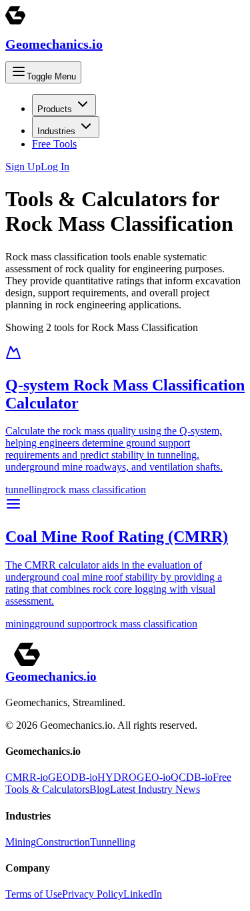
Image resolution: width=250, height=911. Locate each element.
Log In (55, 166)
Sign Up (23, 166)
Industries (56, 131)
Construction (63, 842)
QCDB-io (192, 777)
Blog (99, 789)
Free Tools (54, 143)
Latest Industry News (155, 789)
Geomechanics (54, 44)
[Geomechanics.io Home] (15, 21)
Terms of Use (33, 894)
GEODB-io (72, 777)
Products (54, 109)
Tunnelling (112, 842)
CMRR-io (26, 777)
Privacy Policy (92, 894)
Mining (20, 842)
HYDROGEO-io (134, 777)
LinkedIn (142, 894)
